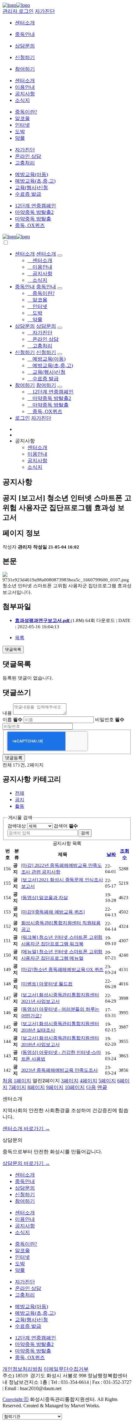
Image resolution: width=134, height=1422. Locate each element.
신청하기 (25, 57)
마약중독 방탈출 (33, 218)
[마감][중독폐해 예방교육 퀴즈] (53, 911)
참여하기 (25, 69)
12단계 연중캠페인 (35, 205)
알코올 (22, 118)
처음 (7, 1080)
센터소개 (25, 22)
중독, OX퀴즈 (30, 225)
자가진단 (45, 11)
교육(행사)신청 (31, 187)
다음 (91, 1087)
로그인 (22, 418)
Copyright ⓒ (15, 1399)
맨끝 (102, 1087)
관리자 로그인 (18, 11)
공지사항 (25, 93)
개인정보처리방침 (22, 1369)
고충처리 (25, 162)
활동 (19, 806)
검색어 (66, 825)
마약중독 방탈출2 (34, 212)
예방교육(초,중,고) (35, 181)
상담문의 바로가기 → (26, 1163)
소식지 (22, 100)
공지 (19, 799)
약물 (20, 138)
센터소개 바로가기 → (26, 1128)
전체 (19, 793)
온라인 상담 (28, 156)
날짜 (111, 854)
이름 (12, 719)
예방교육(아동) (31, 174)
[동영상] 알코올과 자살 (44, 897)
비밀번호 (109, 719)
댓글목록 (13, 649)
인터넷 (22, 125)
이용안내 (25, 87)
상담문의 (25, 45)
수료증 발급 (28, 194)
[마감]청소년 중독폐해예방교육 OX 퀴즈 (62, 969)
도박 (20, 131)
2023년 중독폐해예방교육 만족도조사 (59, 1070)
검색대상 (16, 825)
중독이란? (26, 111)
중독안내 (25, 34)
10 (75, 1087)
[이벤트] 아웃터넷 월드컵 (47, 983)
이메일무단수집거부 (66, 1369)
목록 (19, 637)
